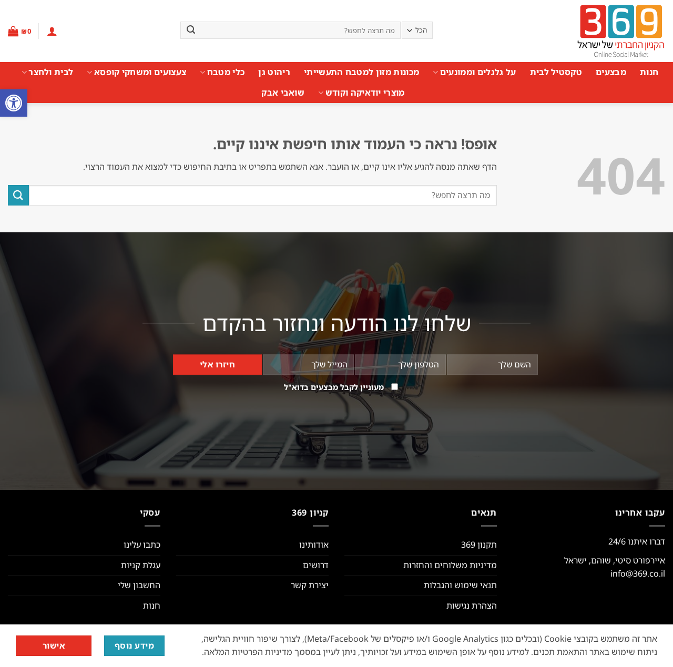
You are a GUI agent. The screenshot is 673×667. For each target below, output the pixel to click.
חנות (649, 72)
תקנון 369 (479, 544)
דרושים (316, 565)
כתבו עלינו (142, 544)
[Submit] (191, 30)
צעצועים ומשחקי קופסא (140, 72)
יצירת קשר (310, 585)
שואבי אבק (282, 92)
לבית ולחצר (50, 72)
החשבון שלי (139, 585)
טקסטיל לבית (556, 72)
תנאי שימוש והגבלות (460, 585)
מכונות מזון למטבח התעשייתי (361, 72)
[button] (13, 103)
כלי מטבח (225, 72)
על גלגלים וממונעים (478, 72)
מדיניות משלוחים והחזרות (450, 565)
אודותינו (314, 544)
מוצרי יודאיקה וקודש (365, 92)
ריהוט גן (274, 72)
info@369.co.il (637, 573)
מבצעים (611, 72)
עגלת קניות (140, 565)
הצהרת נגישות (471, 605)
